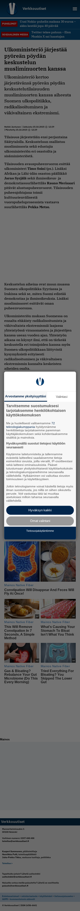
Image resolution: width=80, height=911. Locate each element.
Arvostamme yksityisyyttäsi (25, 396)
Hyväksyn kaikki (40, 510)
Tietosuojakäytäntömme (40, 531)
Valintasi (61, 396)
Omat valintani (40, 521)
